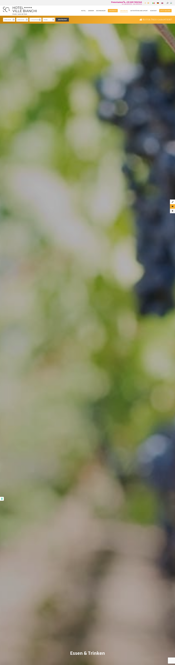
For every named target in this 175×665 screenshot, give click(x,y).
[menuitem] (83, 10)
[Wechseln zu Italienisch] (154, 3)
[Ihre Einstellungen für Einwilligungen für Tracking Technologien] (2, 499)
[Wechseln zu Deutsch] (158, 3)
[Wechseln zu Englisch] (162, 3)
